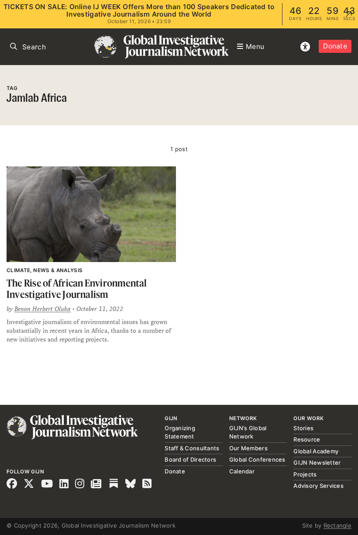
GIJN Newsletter (317, 462)
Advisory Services (318, 485)
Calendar (242, 471)
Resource (306, 439)
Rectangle (337, 525)
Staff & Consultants (192, 448)
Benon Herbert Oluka (42, 309)
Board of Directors (190, 459)
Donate (335, 46)
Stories (303, 428)
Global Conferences (257, 459)
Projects (305, 474)
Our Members (248, 448)
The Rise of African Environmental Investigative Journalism (77, 288)
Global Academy (315, 451)
